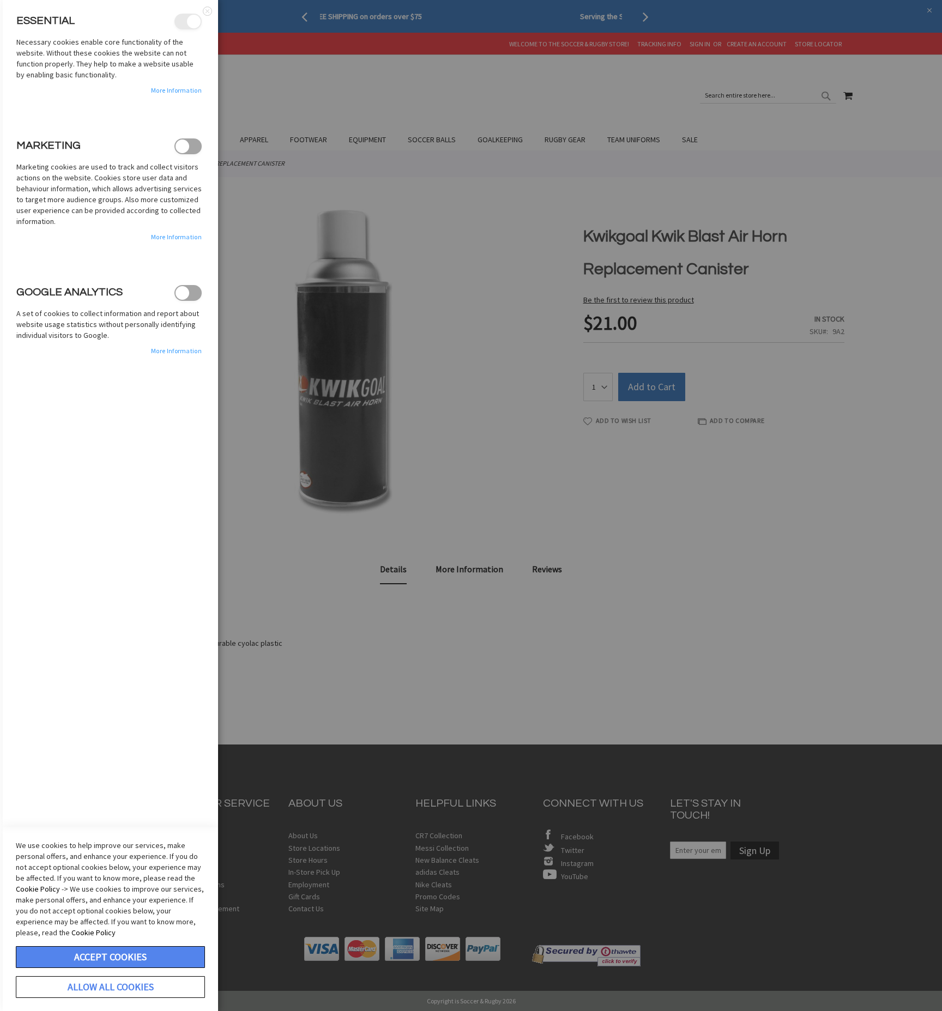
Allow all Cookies (111, 986)
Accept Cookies (110, 957)
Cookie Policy (38, 889)
